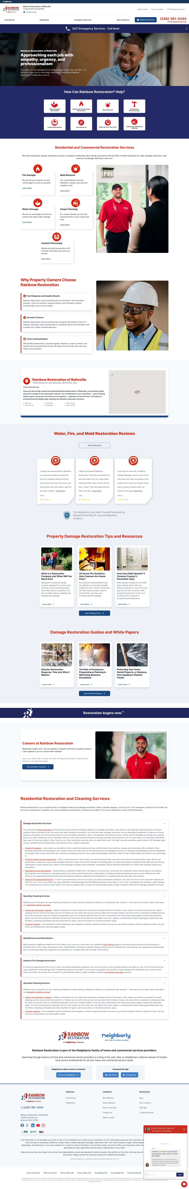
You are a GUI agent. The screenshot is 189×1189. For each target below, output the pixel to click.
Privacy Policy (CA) (84, 1173)
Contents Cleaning (32, 924)
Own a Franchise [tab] (157, 9)
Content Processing (33, 848)
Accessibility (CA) (117, 1173)
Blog (141, 1098)
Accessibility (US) (101, 1173)
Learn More (27, 188)
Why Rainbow (108, 1098)
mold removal (108, 944)
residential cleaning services (38, 905)
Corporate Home (146, 1112)
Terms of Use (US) (33, 1173)
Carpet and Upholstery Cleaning (38, 910)
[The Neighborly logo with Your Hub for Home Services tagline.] (116, 1036)
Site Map (143, 1108)
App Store (112, 1075)
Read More (60, 491)
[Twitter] (27, 1125)
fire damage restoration (114, 972)
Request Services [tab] (147, 20)
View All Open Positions (36, 767)
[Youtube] (38, 1125)
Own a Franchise (110, 1108)
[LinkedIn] (33, 1125)
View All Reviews (95, 445)
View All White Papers (93, 693)
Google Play (131, 1075)
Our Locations (145, 1103)
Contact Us (107, 1112)
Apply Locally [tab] (143, 9)
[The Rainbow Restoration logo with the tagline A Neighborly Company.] (73, 1037)
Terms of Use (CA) (50, 1173)
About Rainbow (109, 1103)
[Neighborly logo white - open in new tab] (7, 2)
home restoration (45, 830)
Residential (70, 1103)
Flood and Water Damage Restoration (40, 859)
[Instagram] (43, 1125)
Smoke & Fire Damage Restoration (39, 879)
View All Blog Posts (93, 613)
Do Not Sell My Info (134, 1173)
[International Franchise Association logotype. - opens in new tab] (33, 1132)
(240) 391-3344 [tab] (173, 19)
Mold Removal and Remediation (38, 871)
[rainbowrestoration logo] (39, 1097)
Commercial (71, 1098)
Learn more (47, 684)
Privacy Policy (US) (67, 1173)
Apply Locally (108, 1117)
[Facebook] (22, 1125)
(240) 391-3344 (33, 1107)
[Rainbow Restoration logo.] (11, 9)
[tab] (9, 20)
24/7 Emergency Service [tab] (176, 9)
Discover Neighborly (66, 1075)
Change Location (31, 12)
